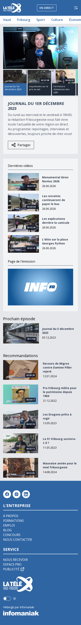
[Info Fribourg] (40, 287)
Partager (24, 145)
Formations (13, 520)
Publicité (11, 569)
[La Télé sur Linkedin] (26, 494)
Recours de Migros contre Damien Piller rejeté (57, 367)
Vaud (7, 20)
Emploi (9, 525)
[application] (40, 48)
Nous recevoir (15, 560)
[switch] (7, 599)
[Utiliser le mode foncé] (15, 599)
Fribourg (23, 20)
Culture (57, 20)
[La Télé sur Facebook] (7, 494)
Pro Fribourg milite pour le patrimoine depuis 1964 (59, 392)
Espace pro (12, 564)
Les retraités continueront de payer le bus (53, 200)
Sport (40, 20)
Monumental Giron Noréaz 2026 (55, 179)
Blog (7, 530)
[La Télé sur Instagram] (16, 494)
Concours (11, 535)
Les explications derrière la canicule (55, 221)
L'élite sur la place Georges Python (55, 241)
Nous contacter (17, 539)
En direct (47, 8)
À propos (10, 516)
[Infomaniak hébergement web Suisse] (40, 613)
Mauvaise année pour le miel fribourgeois (60, 465)
